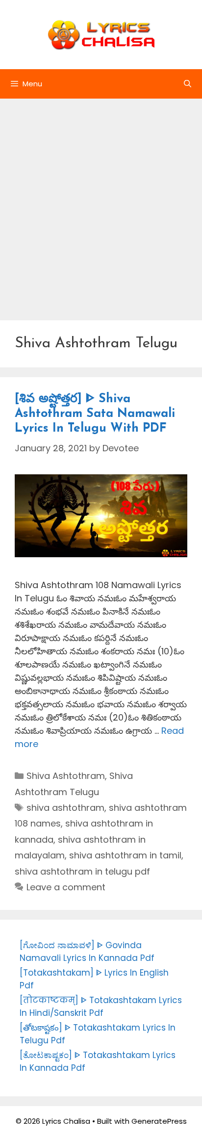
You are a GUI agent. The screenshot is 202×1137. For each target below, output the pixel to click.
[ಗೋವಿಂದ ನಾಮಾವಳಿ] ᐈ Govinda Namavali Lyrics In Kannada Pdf (87, 951)
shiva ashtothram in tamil (125, 855)
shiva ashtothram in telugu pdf (82, 871)
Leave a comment (65, 887)
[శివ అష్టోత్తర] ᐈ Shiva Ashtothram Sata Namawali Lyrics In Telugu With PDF (95, 414)
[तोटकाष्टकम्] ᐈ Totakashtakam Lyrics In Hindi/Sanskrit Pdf (101, 1006)
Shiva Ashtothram (65, 776)
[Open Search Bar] (187, 84)
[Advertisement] (101, 204)
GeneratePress (159, 1121)
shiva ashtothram (65, 807)
